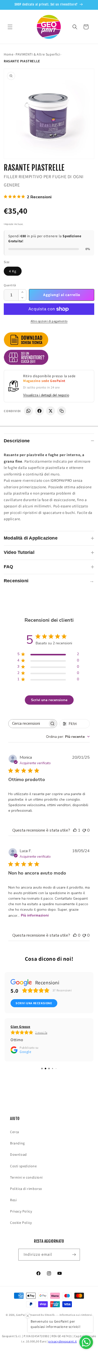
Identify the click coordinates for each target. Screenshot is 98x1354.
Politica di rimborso (26, 1188)
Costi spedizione (23, 1166)
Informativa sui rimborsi (76, 1315)
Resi (13, 1200)
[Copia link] (61, 410)
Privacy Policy (21, 1211)
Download (18, 1154)
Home (8, 54)
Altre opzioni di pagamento (49, 321)
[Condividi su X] (50, 410)
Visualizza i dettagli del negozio (46, 395)
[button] (10, 26)
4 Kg (12, 271)
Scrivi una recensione (49, 700)
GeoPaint (22, 1315)
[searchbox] (28, 723)
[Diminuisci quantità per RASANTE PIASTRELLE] (22, 298)
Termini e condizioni (26, 1177)
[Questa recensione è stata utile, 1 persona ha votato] (75, 830)
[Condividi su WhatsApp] (28, 410)
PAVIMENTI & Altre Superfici (38, 54)
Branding (17, 1143)
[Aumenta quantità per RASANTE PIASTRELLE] (22, 292)
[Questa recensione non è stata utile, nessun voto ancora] (84, 830)
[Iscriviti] (74, 1255)
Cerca (14, 1132)
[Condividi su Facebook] (39, 410)
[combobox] (68, 736)
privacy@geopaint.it (62, 1341)
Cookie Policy (21, 1222)
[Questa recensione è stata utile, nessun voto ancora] (75, 935)
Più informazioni (35, 915)
